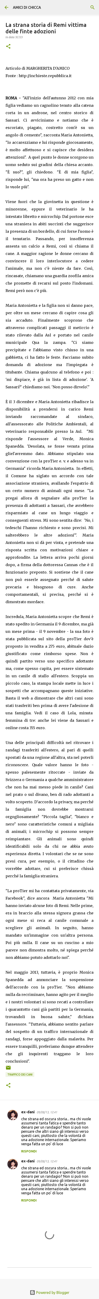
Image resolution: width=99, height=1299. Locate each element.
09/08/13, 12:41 (47, 1112)
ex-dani (28, 1112)
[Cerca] (92, 7)
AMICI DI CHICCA (27, 7)
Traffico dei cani (19, 1074)
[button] (8, 47)
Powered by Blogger (52, 1292)
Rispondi (29, 1151)
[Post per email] (8, 1069)
